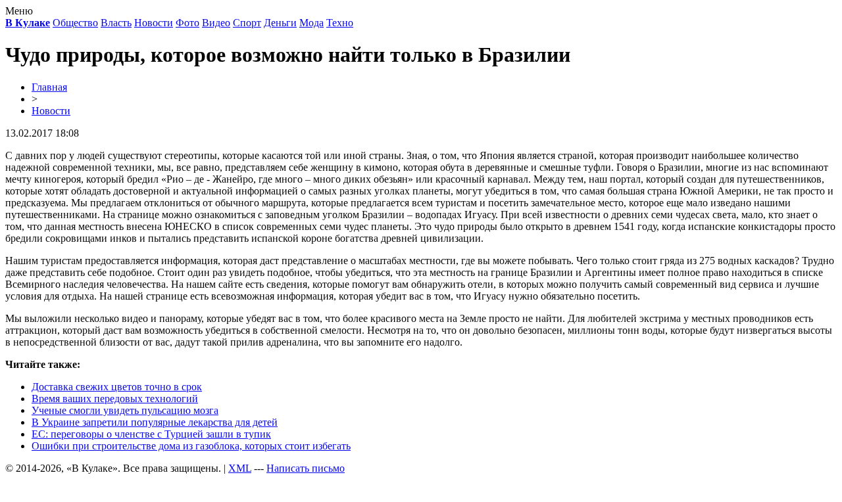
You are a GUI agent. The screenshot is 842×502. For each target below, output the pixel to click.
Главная (49, 87)
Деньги (280, 22)
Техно (339, 22)
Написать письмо (305, 468)
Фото (187, 22)
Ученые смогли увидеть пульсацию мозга (125, 410)
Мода (311, 22)
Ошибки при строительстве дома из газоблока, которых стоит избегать (191, 445)
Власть (116, 22)
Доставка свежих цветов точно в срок (117, 386)
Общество (75, 22)
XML (239, 468)
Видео (216, 22)
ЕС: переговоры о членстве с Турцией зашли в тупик (151, 434)
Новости (153, 22)
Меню (19, 10)
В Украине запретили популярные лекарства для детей (155, 422)
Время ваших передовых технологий (115, 398)
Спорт (247, 22)
